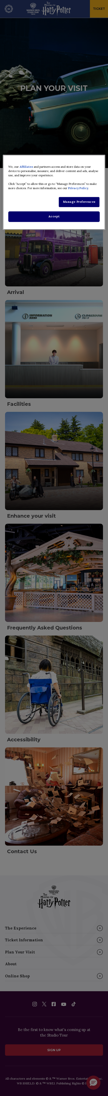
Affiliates (26, 167)
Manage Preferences (79, 202)
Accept (54, 216)
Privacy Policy (78, 188)
